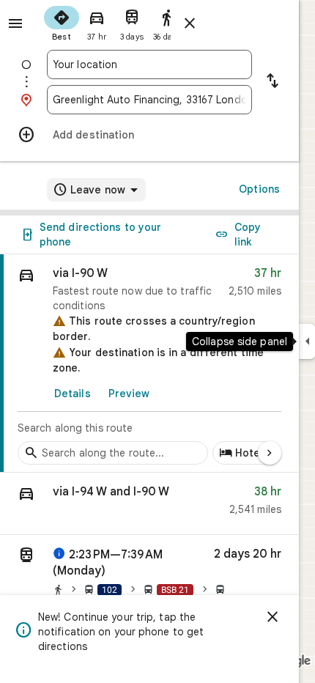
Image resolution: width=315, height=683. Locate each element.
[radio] (61, 22)
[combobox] (149, 64)
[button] (149, 504)
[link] (149, 363)
